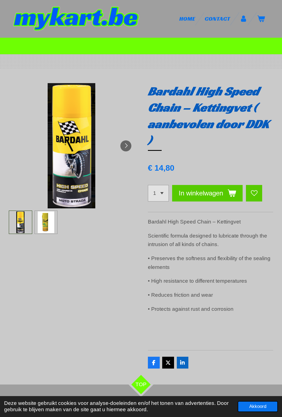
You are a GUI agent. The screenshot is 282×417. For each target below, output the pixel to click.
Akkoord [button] (257, 406)
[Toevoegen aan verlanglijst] (254, 193)
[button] (20, 222)
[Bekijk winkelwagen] (261, 18)
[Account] (243, 18)
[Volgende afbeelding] (125, 145)
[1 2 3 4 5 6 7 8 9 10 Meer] (158, 193)
